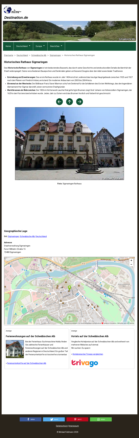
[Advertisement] (86, 12)
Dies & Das (54, 46)
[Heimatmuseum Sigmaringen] (59, 104)
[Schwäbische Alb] (69, 104)
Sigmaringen (13, 236)
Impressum (74, 426)
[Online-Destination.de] (16, 18)
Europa (39, 46)
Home (8, 46)
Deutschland (22, 46)
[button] (30, 419)
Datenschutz (62, 426)
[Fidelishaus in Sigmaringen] (79, 104)
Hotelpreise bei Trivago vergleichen (88, 354)
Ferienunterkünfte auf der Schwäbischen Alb (26, 363)
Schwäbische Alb (27, 236)
